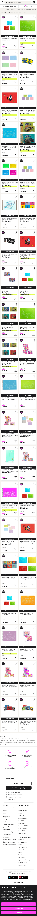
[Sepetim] (34, 2)
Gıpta (9, 739)
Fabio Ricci (2, 740)
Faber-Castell (21, 742)
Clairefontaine (14, 739)
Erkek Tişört (21, 831)
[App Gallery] (23, 877)
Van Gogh (8, 740)
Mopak (33, 742)
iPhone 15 (21, 839)
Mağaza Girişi (18, 783)
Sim (6, 742)
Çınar (19, 740)
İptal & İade (6, 827)
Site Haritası (6, 837)
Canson (20, 739)
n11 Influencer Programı (9, 844)
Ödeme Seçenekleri (8, 824)
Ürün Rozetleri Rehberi (9, 842)
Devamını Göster (4, 745)
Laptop (20, 852)
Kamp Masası (22, 865)
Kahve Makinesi (22, 862)
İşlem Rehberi (7, 829)
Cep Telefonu (22, 833)
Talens (24, 739)
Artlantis (23, 740)
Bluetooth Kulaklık (23, 826)
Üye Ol (5, 819)
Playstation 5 (21, 820)
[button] (26, 34)
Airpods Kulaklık (22, 818)
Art (31, 739)
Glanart (27, 742)
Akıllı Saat (21, 815)
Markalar (5, 810)
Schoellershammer (30, 740)
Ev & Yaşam (8, 9)
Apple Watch (21, 823)
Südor (28, 739)
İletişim (5, 813)
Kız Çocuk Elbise (22, 842)
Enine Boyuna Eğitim (12, 742)
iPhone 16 (21, 850)
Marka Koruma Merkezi (9, 808)
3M (30, 742)
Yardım (5, 822)
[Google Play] (13, 877)
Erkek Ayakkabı (22, 828)
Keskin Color (14, 740)
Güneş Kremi (21, 857)
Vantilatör (21, 855)
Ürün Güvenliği (7, 834)
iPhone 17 (21, 844)
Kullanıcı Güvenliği (8, 832)
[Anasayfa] (2, 9)
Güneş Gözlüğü (22, 847)
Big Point (2, 742)
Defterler (33, 9)
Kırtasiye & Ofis (16, 9)
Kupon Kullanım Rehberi (9, 839)
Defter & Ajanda (25, 9)
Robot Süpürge (22, 810)
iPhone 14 (21, 813)
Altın (19, 808)
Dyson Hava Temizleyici (24, 860)
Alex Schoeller (3, 739)
